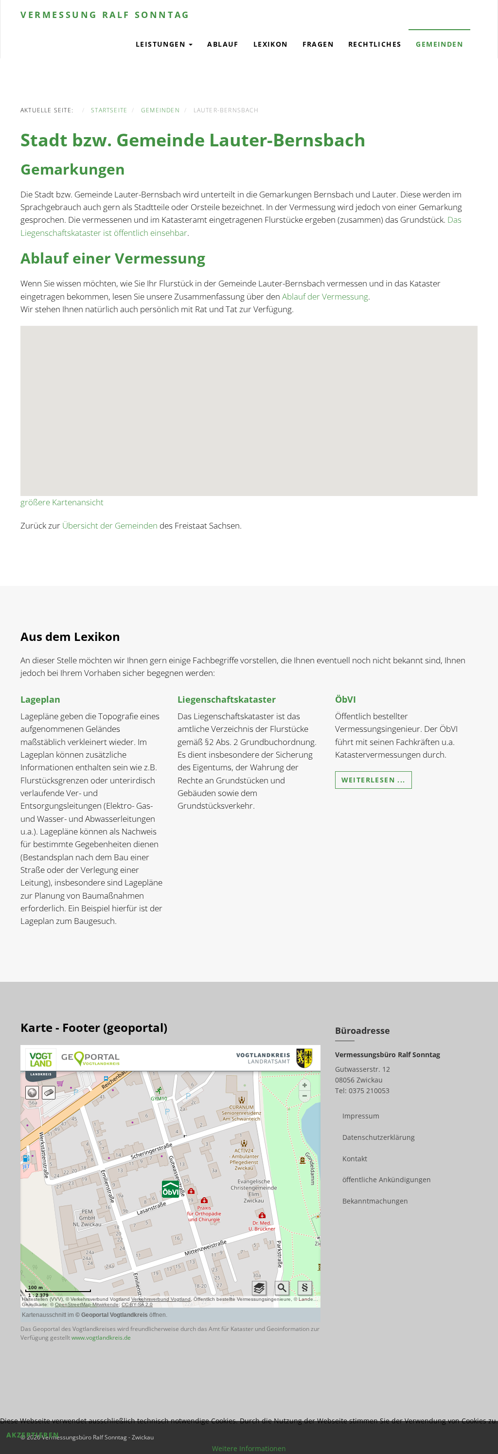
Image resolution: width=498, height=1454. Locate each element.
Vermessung (105, 14)
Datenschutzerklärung (378, 1137)
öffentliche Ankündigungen (386, 1179)
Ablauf (222, 44)
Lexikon (270, 44)
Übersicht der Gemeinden (110, 525)
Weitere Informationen (249, 1448)
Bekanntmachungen (375, 1201)
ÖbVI (345, 699)
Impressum (360, 1115)
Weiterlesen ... (373, 779)
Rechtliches (374, 44)
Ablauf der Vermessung (325, 296)
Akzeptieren (32, 1434)
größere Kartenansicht (62, 502)
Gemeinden (439, 44)
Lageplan (40, 699)
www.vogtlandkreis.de (101, 1337)
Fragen (318, 44)
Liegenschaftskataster (227, 699)
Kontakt (354, 1158)
